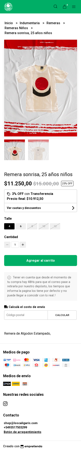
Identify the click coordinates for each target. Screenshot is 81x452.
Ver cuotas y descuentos (24, 208)
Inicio (9, 23)
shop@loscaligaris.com (21, 423)
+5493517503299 (15, 427)
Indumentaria (30, 23)
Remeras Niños (17, 28)
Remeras (54, 23)
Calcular (62, 315)
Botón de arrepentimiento (22, 432)
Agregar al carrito (40, 260)
